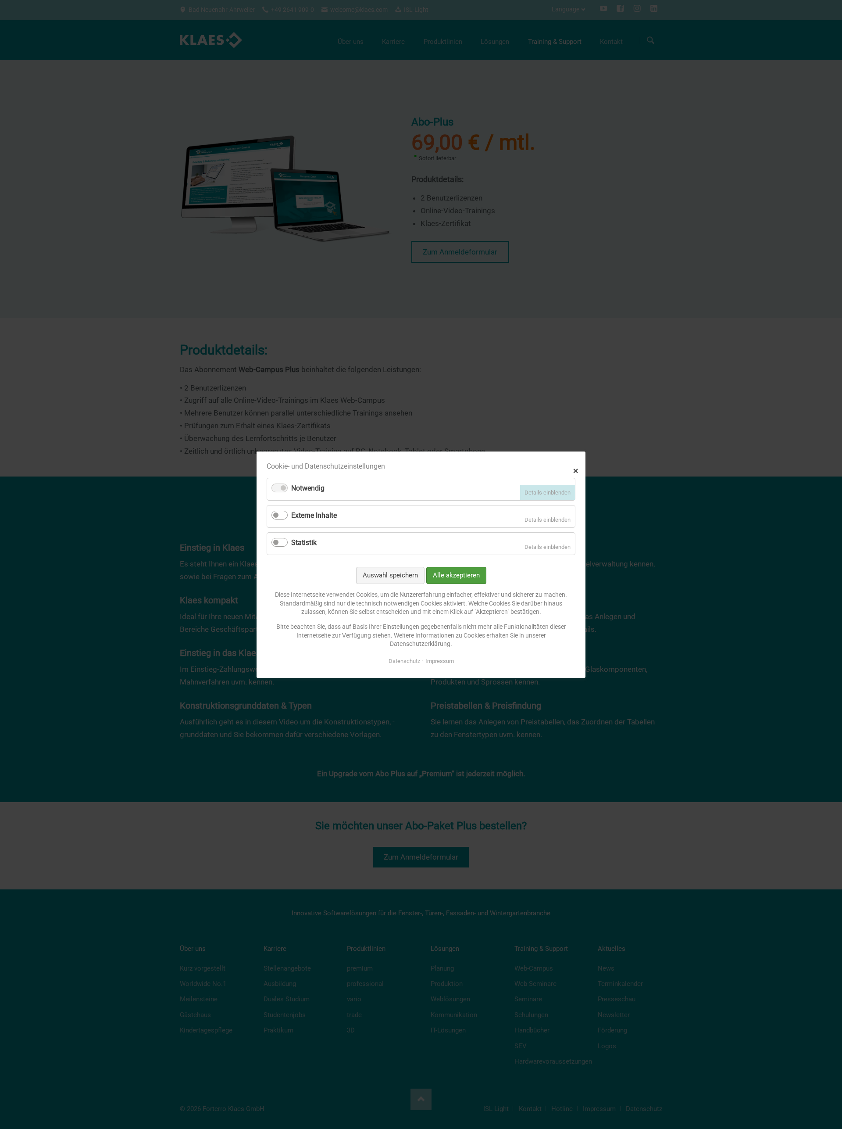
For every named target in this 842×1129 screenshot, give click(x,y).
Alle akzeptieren (456, 575)
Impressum (439, 660)
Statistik (304, 542)
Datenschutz (404, 660)
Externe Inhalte (314, 515)
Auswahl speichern (390, 575)
